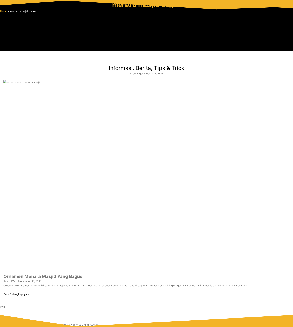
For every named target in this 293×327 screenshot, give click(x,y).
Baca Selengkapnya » (16, 294)
